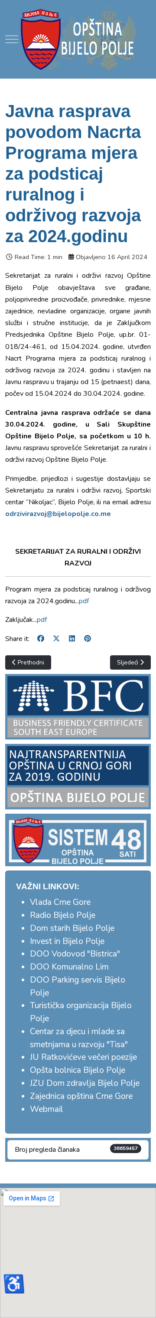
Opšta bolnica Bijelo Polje (77, 1070)
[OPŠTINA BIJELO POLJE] (78, 39)
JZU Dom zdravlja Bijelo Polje (85, 1083)
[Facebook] (40, 639)
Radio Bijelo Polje (62, 915)
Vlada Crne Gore (60, 902)
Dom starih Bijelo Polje (72, 928)
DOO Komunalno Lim (69, 967)
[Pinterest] (87, 639)
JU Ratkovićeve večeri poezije (83, 1057)
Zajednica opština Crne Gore (81, 1096)
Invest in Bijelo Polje (67, 941)
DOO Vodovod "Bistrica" (75, 954)
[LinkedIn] (72, 639)
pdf (84, 601)
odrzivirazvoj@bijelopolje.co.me (58, 514)
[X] (56, 639)
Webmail (46, 1109)
